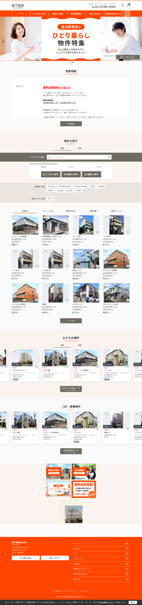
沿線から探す (58, 14)
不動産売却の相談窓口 (80, 574)
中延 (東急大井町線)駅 (80, 186)
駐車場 (71, 167)
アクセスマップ (78, 559)
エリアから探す (39, 14)
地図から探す (92, 174)
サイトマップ (84, 591)
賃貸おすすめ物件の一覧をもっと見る (71, 389)
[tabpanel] (71, 39)
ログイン (123, 6)
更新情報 (71, 124)
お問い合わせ (94, 14)
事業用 (99, 167)
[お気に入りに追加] (36, 232)
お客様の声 (76, 548)
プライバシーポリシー (70, 591)
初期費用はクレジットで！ (82, 569)
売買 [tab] (79, 148)
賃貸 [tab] (62, 148)
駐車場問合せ (76, 14)
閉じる (133, 602)
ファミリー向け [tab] (48, 211)
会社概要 (76, 564)
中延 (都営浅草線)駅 (64, 186)
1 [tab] (68, 62)
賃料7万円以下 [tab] (71, 211)
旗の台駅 (69, 190)
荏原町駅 (50, 190)
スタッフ (76, 543)
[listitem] (25, 366)
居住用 (43, 167)
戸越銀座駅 (101, 186)
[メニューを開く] (127, 13)
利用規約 (58, 591)
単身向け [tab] (25, 211)
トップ (21, 14)
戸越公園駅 (60, 190)
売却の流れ (76, 579)
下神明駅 (78, 190)
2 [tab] (71, 62)
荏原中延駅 (51, 186)
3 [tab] (73, 62)
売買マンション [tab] (116, 211)
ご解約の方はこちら (113, 14)
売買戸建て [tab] (94, 211)
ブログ (75, 554)
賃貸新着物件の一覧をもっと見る (71, 451)
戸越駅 (92, 186)
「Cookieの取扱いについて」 (105, 602)
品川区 (50, 198)
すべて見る (71, 321)
